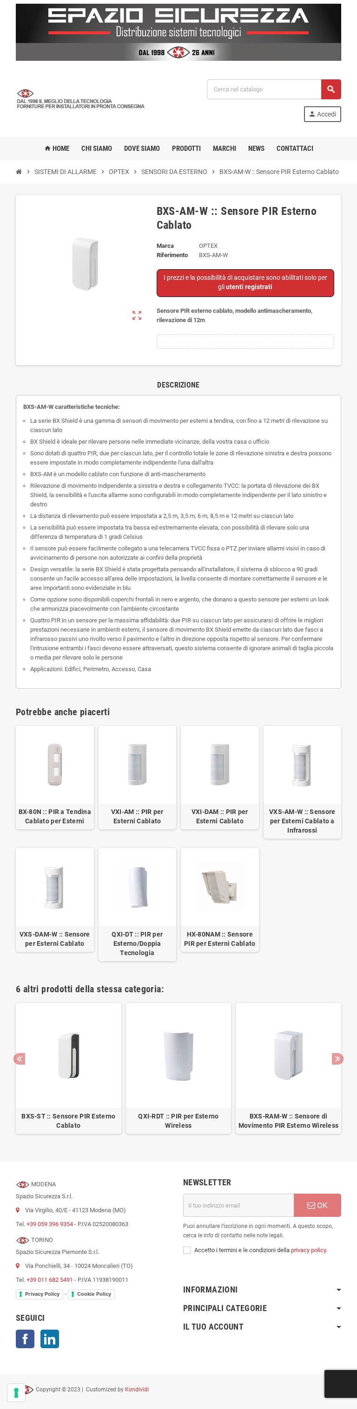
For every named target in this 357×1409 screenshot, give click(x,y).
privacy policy (308, 1250)
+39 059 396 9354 (49, 1224)
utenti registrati (249, 287)
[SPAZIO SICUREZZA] (81, 100)
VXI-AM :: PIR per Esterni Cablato (137, 816)
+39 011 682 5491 (49, 1279)
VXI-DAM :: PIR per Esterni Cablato (220, 816)
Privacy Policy (42, 1294)
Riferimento (172, 255)
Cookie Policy (94, 1294)
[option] (68, 1068)
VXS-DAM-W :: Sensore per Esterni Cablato (55, 939)
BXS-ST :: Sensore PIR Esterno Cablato (68, 1120)
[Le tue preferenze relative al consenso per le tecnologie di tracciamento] (16, 1393)
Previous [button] (19, 1059)
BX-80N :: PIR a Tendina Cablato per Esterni (55, 816)
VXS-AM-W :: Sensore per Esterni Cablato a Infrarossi (302, 821)
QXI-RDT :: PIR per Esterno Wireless (178, 1120)
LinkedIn (49, 1339)
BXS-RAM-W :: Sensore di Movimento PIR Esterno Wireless (288, 1120)
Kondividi (137, 1389)
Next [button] (338, 1059)
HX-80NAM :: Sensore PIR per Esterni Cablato (219, 939)
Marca (165, 245)
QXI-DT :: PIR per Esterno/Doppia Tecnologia (137, 944)
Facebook (25, 1339)
